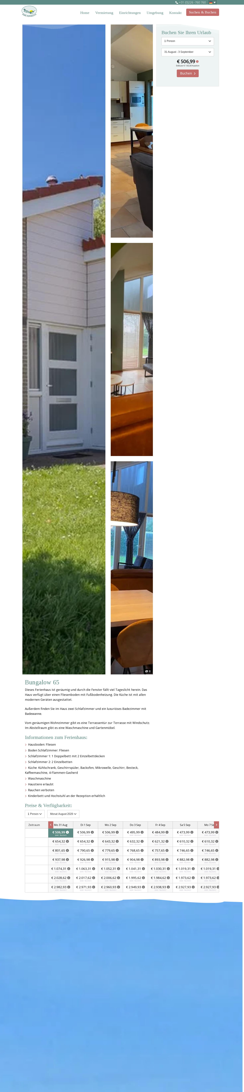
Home (84, 13)
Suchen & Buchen (202, 12)
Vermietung (104, 13)
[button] (212, 2)
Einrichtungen (130, 13)
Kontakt (175, 13)
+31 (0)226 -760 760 (192, 2)
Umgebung (155, 13)
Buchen (186, 73)
